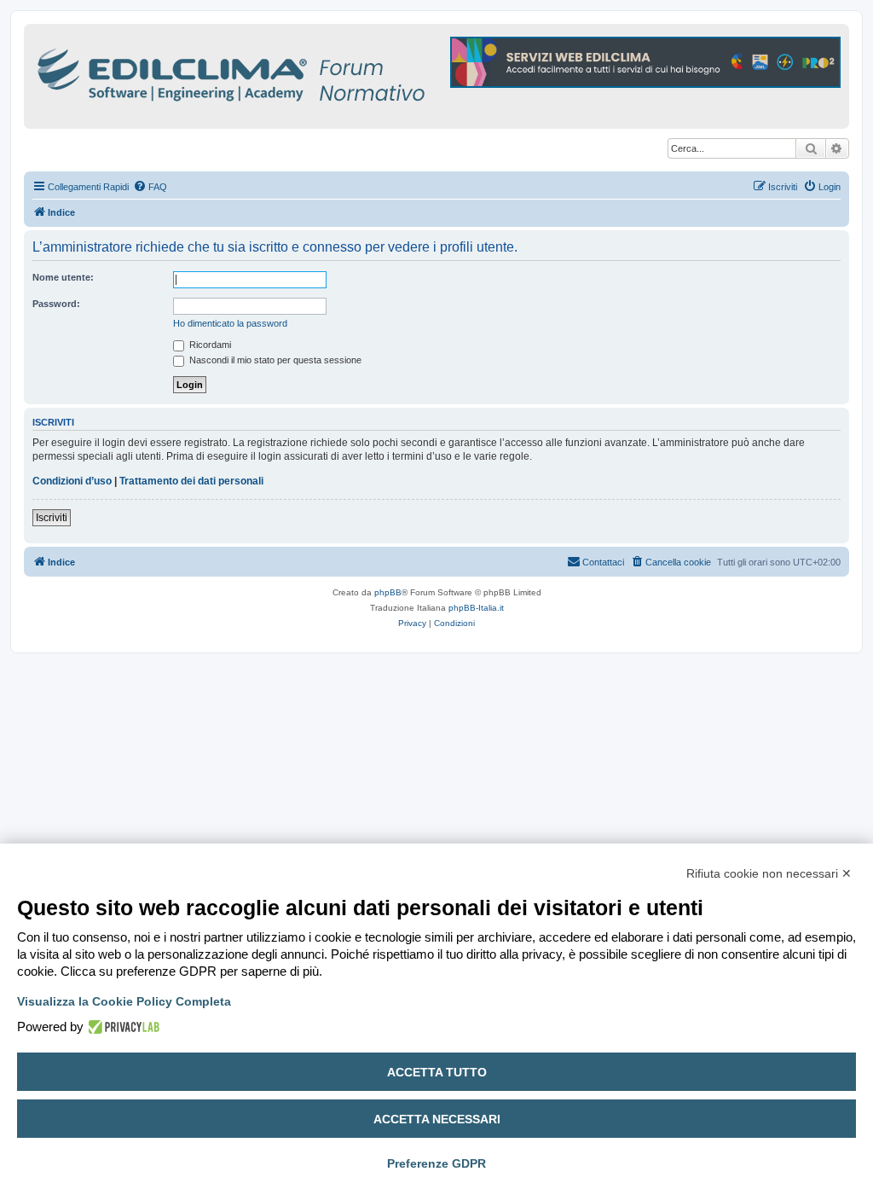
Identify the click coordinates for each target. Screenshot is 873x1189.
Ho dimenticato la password (230, 323)
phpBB (388, 592)
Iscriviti (51, 518)
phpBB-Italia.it (476, 607)
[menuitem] (150, 187)
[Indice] (305, 72)
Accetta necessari (436, 1119)
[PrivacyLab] (121, 1026)
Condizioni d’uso (72, 481)
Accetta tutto (437, 1072)
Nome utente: (63, 277)
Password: (56, 304)
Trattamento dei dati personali (191, 481)
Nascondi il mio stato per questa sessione (274, 360)
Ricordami (209, 344)
